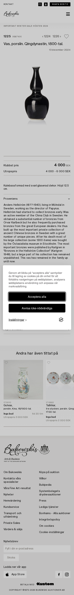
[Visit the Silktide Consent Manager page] (61, 319)
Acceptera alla (37, 297)
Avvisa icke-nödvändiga (37, 308)
